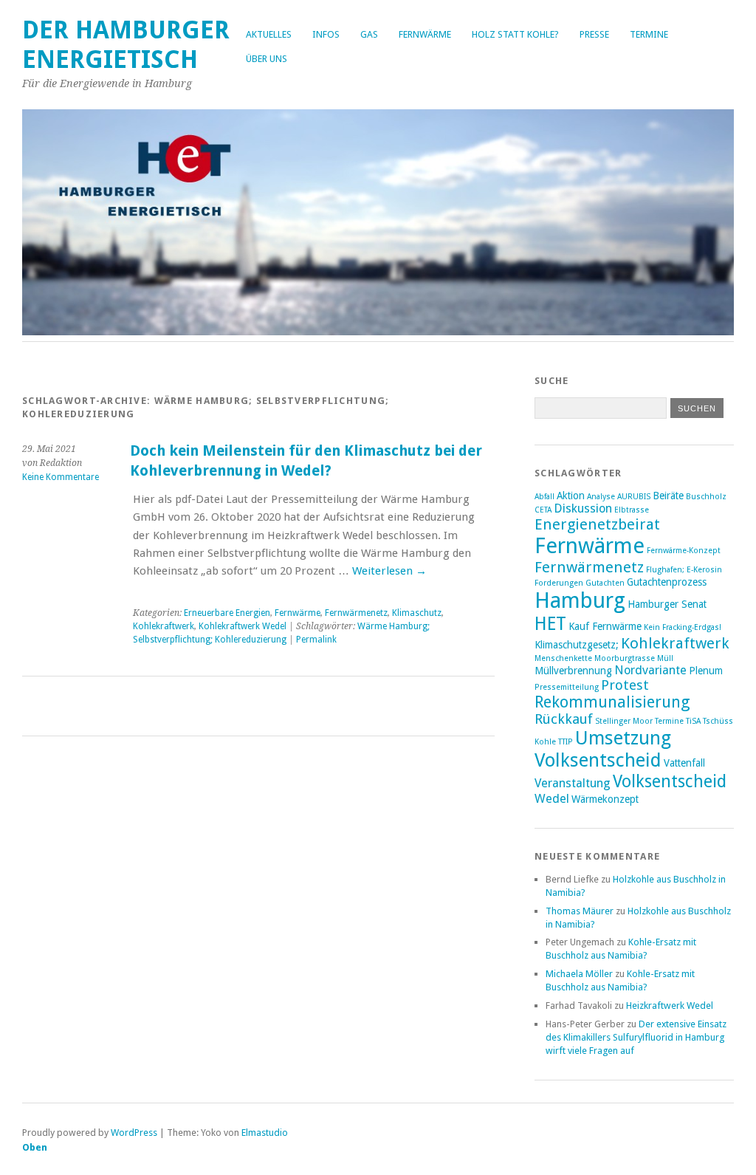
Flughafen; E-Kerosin (684, 570)
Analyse (601, 496)
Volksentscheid (669, 781)
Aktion (571, 495)
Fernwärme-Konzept (684, 550)
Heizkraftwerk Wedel (669, 1005)
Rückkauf (564, 719)
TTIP (565, 742)
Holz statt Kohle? (515, 34)
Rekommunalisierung (612, 702)
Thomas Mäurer (580, 911)
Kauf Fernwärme (605, 626)
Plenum (706, 670)
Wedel (552, 799)
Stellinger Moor (624, 721)
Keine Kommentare (60, 477)
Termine (649, 34)
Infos (326, 34)
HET (550, 623)
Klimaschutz (416, 613)
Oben (34, 1147)
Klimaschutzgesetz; (577, 645)
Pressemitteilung (567, 687)
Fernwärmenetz (356, 613)
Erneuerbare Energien (227, 613)
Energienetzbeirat (597, 524)
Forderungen (559, 583)
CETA (543, 510)
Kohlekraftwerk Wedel (242, 626)
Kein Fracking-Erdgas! (682, 627)
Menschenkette (563, 658)
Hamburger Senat (667, 604)
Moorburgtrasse (624, 658)
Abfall (544, 496)
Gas (369, 34)
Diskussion (583, 508)
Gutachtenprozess (667, 582)
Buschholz (706, 496)
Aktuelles (269, 34)
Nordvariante (650, 670)
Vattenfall (684, 763)
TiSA (693, 721)
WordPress (134, 1132)
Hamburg (580, 600)
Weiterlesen (389, 571)
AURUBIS (633, 496)
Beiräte (668, 495)
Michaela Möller (579, 973)
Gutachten (605, 583)
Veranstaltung (573, 783)
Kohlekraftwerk (163, 626)
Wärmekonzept (605, 799)
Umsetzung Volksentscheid (603, 749)
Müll (665, 658)
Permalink (316, 639)
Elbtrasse (631, 510)
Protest (625, 685)
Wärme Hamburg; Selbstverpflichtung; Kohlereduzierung (281, 633)
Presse (594, 34)
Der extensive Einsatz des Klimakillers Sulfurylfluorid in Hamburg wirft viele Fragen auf (636, 1037)
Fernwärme (425, 34)
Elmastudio (264, 1132)
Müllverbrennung (573, 670)
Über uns (266, 58)
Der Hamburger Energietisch (126, 45)
